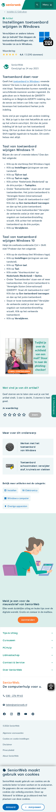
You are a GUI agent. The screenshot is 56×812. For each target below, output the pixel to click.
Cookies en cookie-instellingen (16, 739)
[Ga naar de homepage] (13, 5)
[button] (5, 415)
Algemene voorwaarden (13, 733)
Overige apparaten (17, 506)
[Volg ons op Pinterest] (32, 714)
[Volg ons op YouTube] (25, 714)
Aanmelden (28, 620)
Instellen (11, 490)
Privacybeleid (8, 750)
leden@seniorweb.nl (16, 705)
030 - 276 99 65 (14, 696)
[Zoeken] (37, 5)
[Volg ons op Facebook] (4, 714)
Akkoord (10, 807)
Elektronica (31, 490)
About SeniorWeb (11, 756)
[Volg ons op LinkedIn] (18, 714)
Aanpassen (34, 807)
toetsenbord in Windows (26, 81)
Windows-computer (18, 498)
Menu (46, 5)
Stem (35, 414)
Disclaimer (7, 745)
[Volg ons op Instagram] (11, 714)
